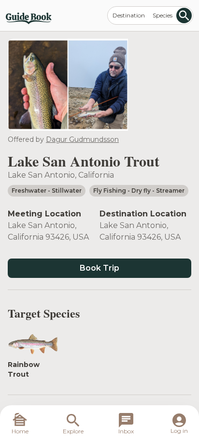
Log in (179, 430)
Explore (73, 431)
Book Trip (99, 268)
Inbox (126, 431)
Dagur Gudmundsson (82, 139)
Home (20, 431)
